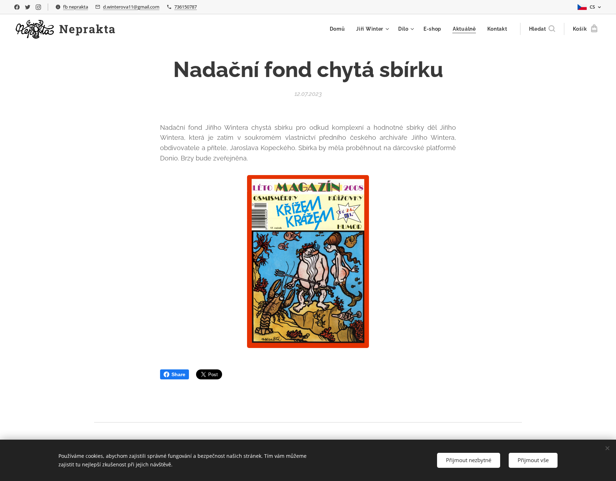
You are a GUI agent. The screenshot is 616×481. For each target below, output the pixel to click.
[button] (542, 29)
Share (178, 374)
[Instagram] (38, 7)
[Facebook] (16, 7)
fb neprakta (75, 7)
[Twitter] (27, 7)
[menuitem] (339, 29)
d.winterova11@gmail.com (131, 7)
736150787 (185, 7)
